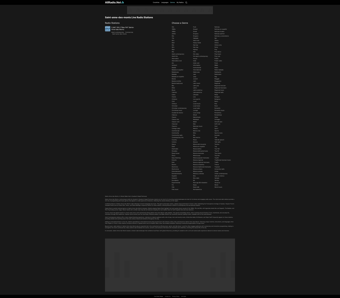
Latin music (196, 83)
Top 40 (217, 151)
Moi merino (196, 137)
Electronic (175, 167)
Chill (173, 101)
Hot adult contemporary (200, 56)
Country (174, 140)
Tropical (217, 167)
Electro (174, 164)
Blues (173, 90)
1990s (173, 31)
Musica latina (197, 149)
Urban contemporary (221, 173)
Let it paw (183, 296)
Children (174, 99)
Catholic (174, 92)
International (197, 70)
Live (194, 97)
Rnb (216, 103)
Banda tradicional (177, 83)
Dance (174, 144)
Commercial (129, 32)
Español (174, 176)
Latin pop (196, 85)
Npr (216, 38)
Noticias (217, 27)
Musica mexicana (198, 153)
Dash (173, 146)
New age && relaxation (200, 182)
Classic (174, 117)
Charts (174, 97)
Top (216, 146)
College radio (176, 128)
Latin (194, 81)
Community (175, 133)
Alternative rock (177, 61)
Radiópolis (218, 72)
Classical (174, 124)
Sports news (219, 133)
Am (173, 63)
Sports (217, 131)
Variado (217, 178)
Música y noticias (198, 173)
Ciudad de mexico (177, 113)
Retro (216, 101)
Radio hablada (219, 70)
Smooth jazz (218, 122)
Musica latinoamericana (200, 151)
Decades (174, 151)
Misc (194, 133)
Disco (173, 155)
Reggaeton (218, 81)
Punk (216, 63)
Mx (194, 180)
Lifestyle (195, 94)
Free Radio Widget (158, 296)
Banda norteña (176, 81)
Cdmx (173, 94)
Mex (194, 124)
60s (173, 36)
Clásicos (174, 115)
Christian (174, 106)
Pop (216, 49)
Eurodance (175, 180)
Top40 (217, 158)
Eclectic (174, 160)
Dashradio (175, 149)
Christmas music (177, 110)
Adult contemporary (117, 32)
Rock (216, 106)
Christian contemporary (179, 108)
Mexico (195, 128)
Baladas (174, 74)
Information (196, 65)
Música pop (196, 155)
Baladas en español (178, 76)
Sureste (217, 135)
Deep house (175, 153)
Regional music (219, 90)
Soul (216, 126)
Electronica (175, 169)
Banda (174, 79)
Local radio (196, 108)
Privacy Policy (175, 296)
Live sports (196, 99)
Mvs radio (196, 178)
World (216, 185)
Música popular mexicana (201, 158)
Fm (173, 185)
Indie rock (196, 63)
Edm (173, 162)
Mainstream (196, 117)
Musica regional (198, 160)
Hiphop (195, 49)
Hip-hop (195, 47)
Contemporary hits (177, 137)
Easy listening (176, 158)
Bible (173, 88)
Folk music (175, 189)
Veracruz (217, 182)
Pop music (218, 54)
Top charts (218, 153)
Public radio (218, 61)
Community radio (177, 135)
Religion (217, 97)
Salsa (216, 117)
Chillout (174, 103)
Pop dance (218, 52)
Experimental (176, 182)
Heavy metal (197, 43)
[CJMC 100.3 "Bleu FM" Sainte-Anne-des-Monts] (107, 28)
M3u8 (195, 115)
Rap (216, 76)
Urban (216, 171)
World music (218, 187)
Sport (216, 128)
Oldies (217, 40)
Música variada (197, 171)
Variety (217, 180)
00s (173, 27)
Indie (194, 61)
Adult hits (175, 56)
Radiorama (218, 74)
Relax (216, 94)
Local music (196, 103)
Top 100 (217, 149)
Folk (173, 187)
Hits (194, 52)
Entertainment (176, 171)
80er (173, 43)
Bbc (173, 85)
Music (195, 140)
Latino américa (197, 90)
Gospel (195, 29)
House (195, 58)
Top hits (217, 155)
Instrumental (197, 67)
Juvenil (195, 79)
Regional (217, 83)
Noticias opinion (220, 34)
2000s (174, 34)
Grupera (195, 34)
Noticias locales (219, 31)
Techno (217, 144)
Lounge (195, 110)
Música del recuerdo (199, 144)
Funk (194, 27)
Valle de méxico (219, 176)
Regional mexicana (220, 88)
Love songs (196, 113)
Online (217, 43)
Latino (195, 88)
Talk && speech (219, 140)
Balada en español (177, 70)
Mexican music (197, 126)
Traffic (217, 162)
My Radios (180, 2)
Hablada (195, 38)
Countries (156, 2)
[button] (136, 23)
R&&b (216, 65)
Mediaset (196, 119)
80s (173, 45)
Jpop (194, 76)
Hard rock (196, 40)
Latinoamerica (197, 92)
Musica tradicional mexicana (202, 167)
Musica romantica (198, 164)
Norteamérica (197, 189)
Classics (174, 126)
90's (173, 47)
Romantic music (219, 110)
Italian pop (196, 72)
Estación (174, 178)
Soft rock (217, 124)
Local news (196, 106)
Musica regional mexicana (201, 162)
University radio (219, 169)
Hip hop (195, 45)
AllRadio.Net (113, 2)
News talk (196, 187)
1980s (173, 29)
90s (173, 52)
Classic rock (175, 122)
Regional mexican (220, 85)
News (195, 185)
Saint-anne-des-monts (119, 34)
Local (194, 101)
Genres (172, 2)
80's (173, 40)
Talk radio (218, 142)
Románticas (218, 115)
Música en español (199, 146)
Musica (195, 142)
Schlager (217, 119)
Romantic (217, 108)
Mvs (194, 176)
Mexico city (196, 131)
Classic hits (175, 119)
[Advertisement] (96, 32)
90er (173, 49)
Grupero (195, 36)
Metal (195, 122)
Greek (195, 31)
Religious (217, 99)
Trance (217, 164)
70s (173, 38)
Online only (218, 45)
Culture (174, 142)
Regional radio (219, 92)
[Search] (186, 2)
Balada (174, 67)
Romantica (218, 113)
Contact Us (167, 296)
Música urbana (197, 169)
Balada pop (175, 72)
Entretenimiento (177, 173)
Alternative (175, 58)
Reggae (217, 79)
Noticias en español (221, 29)
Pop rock (217, 56)
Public (216, 58)
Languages (164, 2)
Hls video (196, 54)
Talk (216, 137)
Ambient (174, 65)
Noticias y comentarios (222, 36)
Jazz (194, 74)
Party (216, 47)
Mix (194, 135)
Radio (216, 67)
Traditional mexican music (223, 160)
